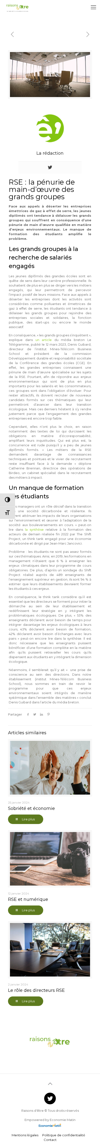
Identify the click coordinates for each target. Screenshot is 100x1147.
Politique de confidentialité (63, 1135)
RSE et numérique (28, 899)
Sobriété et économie (31, 808)
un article (43, 340)
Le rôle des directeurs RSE (36, 990)
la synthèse (34, 529)
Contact (50, 1140)
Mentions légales (25, 1135)
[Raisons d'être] (18, 7)
